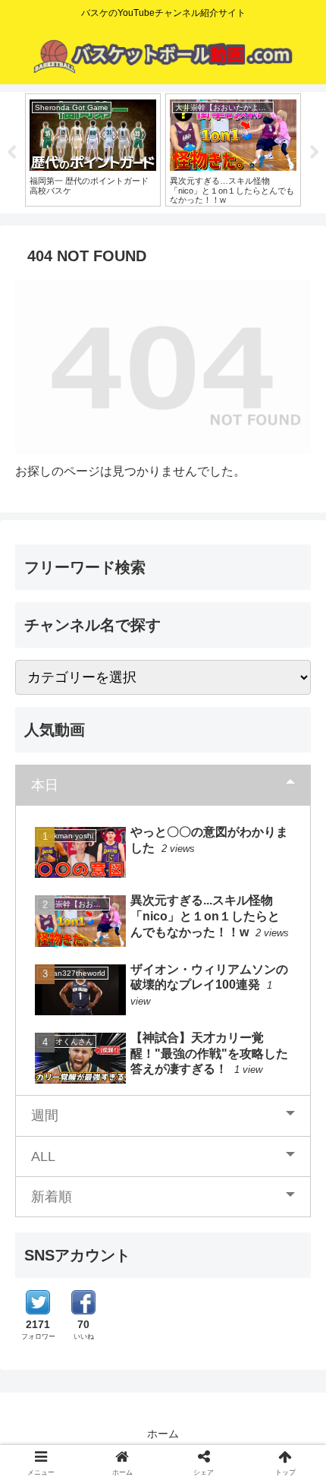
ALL (43, 1156)
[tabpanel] (93, 150)
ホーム (163, 1434)
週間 (44, 1115)
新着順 (51, 1196)
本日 (44, 785)
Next (314, 152)
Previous (11, 152)
